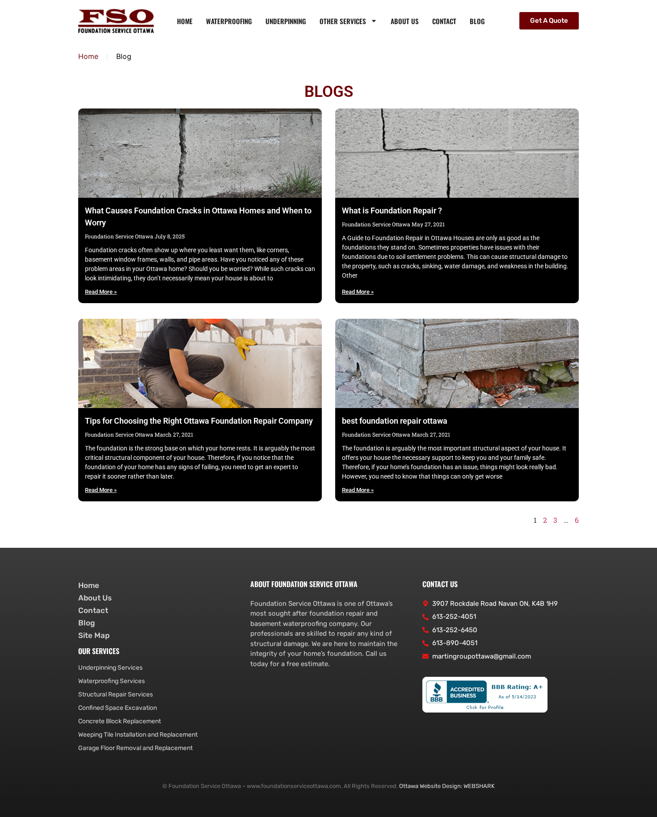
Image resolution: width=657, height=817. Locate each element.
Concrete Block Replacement (119, 721)
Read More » (101, 291)
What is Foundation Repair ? (392, 210)
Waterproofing (229, 21)
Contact (444, 21)
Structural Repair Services (115, 694)
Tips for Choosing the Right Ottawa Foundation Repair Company (199, 420)
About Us (405, 21)
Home (185, 21)
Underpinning (285, 21)
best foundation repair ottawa (394, 420)
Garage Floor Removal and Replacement (135, 748)
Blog (477, 21)
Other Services (343, 21)
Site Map (94, 635)
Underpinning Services (110, 667)
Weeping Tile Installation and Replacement (138, 734)
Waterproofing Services (111, 681)
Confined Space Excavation (117, 708)
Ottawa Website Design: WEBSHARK (447, 786)
